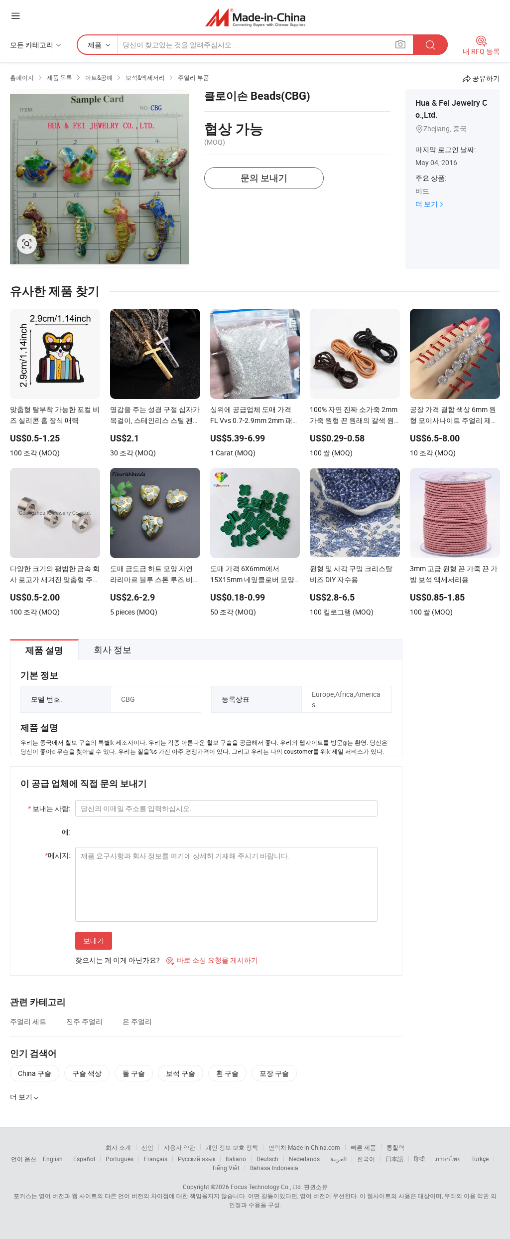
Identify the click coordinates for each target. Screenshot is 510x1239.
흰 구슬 (227, 1073)
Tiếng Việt (226, 1168)
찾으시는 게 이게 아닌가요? (117, 960)
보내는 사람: (49, 808)
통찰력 (395, 1147)
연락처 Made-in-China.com (304, 1147)
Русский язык (196, 1159)
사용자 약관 (179, 1147)
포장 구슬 (274, 1073)
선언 (147, 1147)
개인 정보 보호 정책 (232, 1147)
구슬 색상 (87, 1073)
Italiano (236, 1159)
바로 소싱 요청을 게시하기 (212, 960)
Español (84, 1159)
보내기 (93, 940)
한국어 (366, 1159)
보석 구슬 (180, 1073)
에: (66, 831)
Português (119, 1159)
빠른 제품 (363, 1147)
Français (155, 1159)
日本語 (394, 1159)
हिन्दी (419, 1159)
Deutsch (267, 1159)
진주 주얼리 (84, 1021)
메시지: (57, 855)
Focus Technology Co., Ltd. (266, 1187)
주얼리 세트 (28, 1021)
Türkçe (480, 1159)
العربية (338, 1159)
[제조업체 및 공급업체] (255, 17)
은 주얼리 (137, 1021)
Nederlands (304, 1159)
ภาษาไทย (448, 1159)
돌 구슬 (134, 1073)
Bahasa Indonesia (274, 1168)
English (53, 1159)
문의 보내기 (264, 178)
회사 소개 (118, 1147)
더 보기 (426, 203)
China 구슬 (34, 1073)
